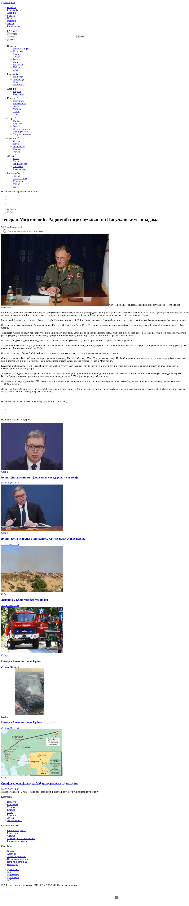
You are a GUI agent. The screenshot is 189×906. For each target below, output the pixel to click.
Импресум (12, 864)
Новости (11, 7)
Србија (16, 56)
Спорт (10, 18)
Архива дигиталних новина (21, 838)
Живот (16, 184)
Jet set (16, 158)
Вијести (17, 91)
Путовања (18, 149)
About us (11, 854)
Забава (10, 23)
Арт (15, 114)
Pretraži (81, 37)
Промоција (18, 84)
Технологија (19, 146)
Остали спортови (21, 129)
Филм (16, 106)
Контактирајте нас (16, 830)
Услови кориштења (16, 856)
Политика (18, 51)
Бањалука (18, 64)
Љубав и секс (19, 169)
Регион (16, 59)
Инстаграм (39, 401)
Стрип (16, 111)
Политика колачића (17, 862)
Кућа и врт (18, 181)
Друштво (17, 54)
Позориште (18, 101)
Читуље (11, 836)
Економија (12, 10)
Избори (17, 67)
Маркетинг (12, 833)
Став (15, 70)
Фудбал (17, 121)
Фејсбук (28, 401)
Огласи (16, 82)
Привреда (18, 76)
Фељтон (17, 151)
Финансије (18, 79)
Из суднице (19, 94)
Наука (16, 143)
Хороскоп (18, 166)
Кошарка (17, 123)
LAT (9, 31)
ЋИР (14, 31)
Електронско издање (17, 841)
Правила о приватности (19, 859)
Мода (15, 186)
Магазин (11, 20)
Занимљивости (20, 164)
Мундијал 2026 (20, 131)
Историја (17, 141)
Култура (11, 15)
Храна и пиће (20, 178)
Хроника (11, 13)
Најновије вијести (22, 48)
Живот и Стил (14, 26)
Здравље (17, 176)
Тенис (16, 126)
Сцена (16, 161)
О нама (10, 851)
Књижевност (19, 103)
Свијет (16, 62)
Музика (17, 109)
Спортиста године (22, 134)
